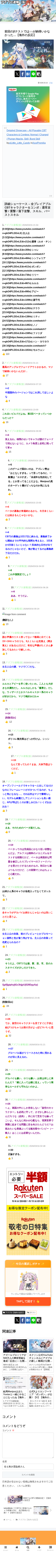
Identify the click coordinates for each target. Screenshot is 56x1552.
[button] (38, 74)
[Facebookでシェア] (22, 74)
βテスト (33, 1313)
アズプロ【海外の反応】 (14, 1313)
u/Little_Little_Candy (19, 143)
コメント (8, 1430)
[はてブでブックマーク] (28, 74)
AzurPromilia (39, 143)
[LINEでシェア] (33, 74)
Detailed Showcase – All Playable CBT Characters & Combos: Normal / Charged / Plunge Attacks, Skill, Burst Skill (27, 134)
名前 (4, 1461)
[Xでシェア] (17, 74)
